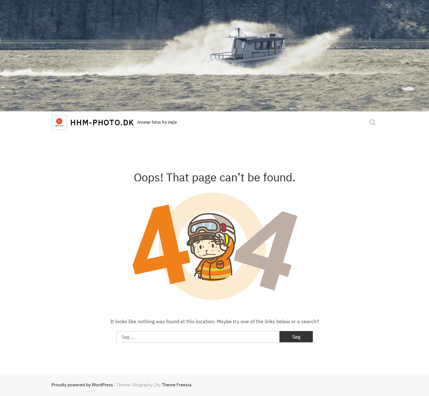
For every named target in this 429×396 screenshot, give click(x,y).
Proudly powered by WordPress (82, 385)
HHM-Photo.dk (102, 122)
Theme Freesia (176, 385)
